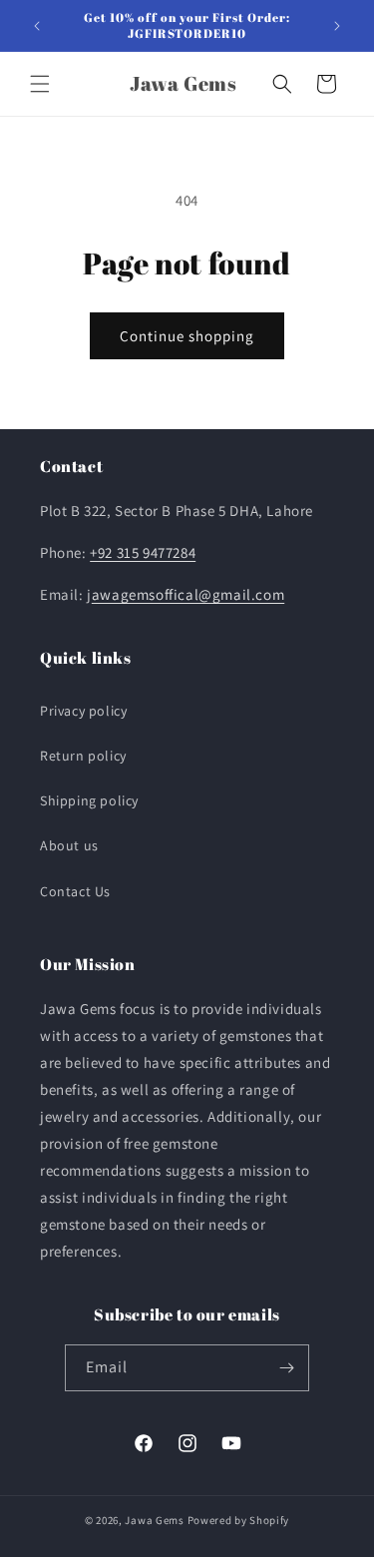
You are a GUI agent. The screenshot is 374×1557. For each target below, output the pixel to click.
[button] (40, 84)
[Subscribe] (286, 1367)
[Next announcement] (337, 26)
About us (69, 845)
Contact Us (75, 891)
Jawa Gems (154, 1520)
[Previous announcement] (37, 26)
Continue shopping (187, 335)
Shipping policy (89, 800)
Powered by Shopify (238, 1520)
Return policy (83, 756)
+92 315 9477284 (142, 552)
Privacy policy (83, 711)
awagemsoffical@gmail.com (188, 594)
